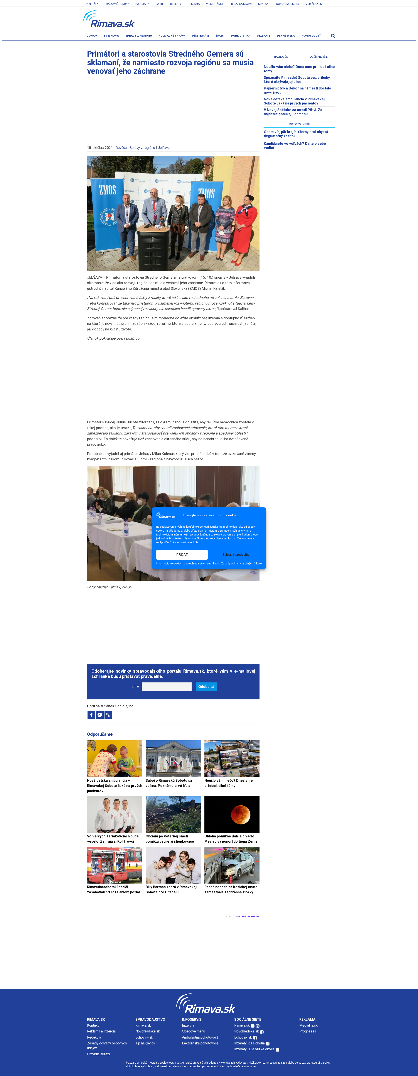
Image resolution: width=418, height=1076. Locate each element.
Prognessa (307, 1031)
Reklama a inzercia (101, 1031)
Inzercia (188, 1025)
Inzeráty (92, 3)
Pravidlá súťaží (98, 1054)
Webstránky (214, 3)
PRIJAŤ (182, 555)
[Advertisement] (173, 108)
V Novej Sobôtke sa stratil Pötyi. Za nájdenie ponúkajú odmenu (293, 112)
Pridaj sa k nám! (241, 3)
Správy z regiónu (138, 35)
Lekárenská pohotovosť (200, 1043)
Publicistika (240, 35)
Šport (220, 35)
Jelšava (164, 148)
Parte (160, 3)
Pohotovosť (311, 35)
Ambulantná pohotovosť (200, 1037)
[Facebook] (91, 715)
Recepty (175, 3)
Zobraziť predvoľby (235, 555)
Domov (92, 35)
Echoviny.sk (144, 1037)
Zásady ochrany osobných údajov (241, 563)
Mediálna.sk (313, 3)
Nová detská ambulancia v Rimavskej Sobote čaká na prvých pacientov (294, 101)
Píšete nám (200, 35)
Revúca (121, 148)
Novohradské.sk (147, 1031)
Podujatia (142, 3)
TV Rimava (111, 35)
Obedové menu (193, 1031)
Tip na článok (145, 1043)
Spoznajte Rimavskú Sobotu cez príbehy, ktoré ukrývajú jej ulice (297, 80)
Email (136, 686)
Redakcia (94, 1037)
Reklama (194, 3)
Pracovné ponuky (116, 3)
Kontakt (264, 3)
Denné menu (286, 35)
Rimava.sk (143, 1025)
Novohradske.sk (287, 3)
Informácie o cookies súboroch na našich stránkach (187, 563)
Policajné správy (172, 35)
